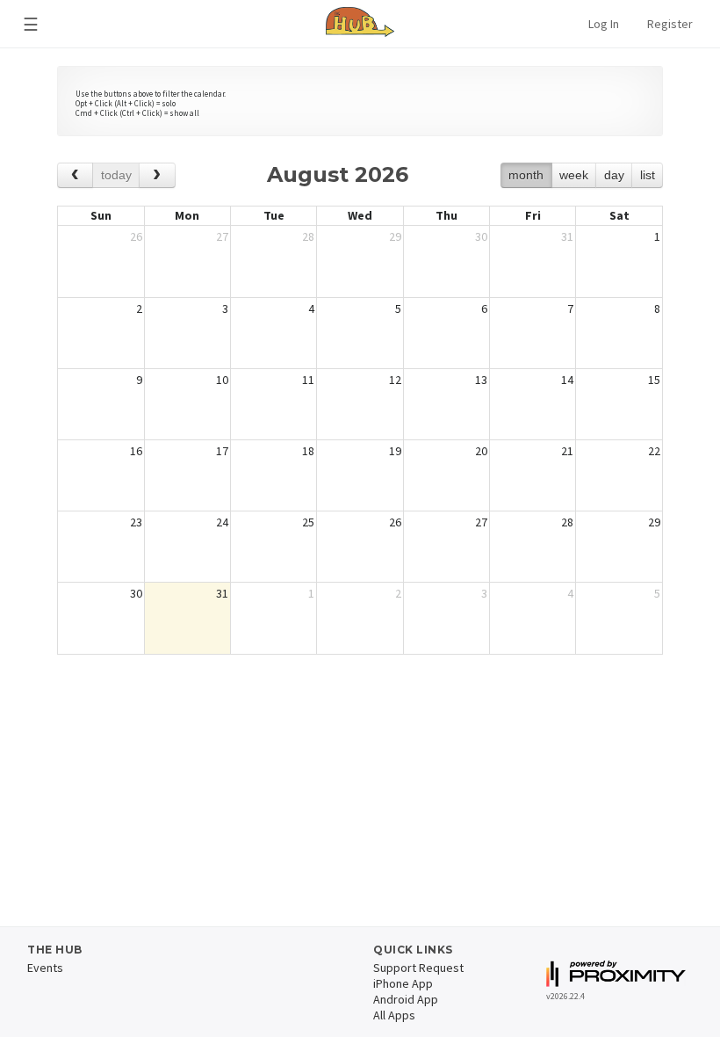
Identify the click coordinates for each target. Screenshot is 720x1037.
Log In (603, 24)
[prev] (75, 175)
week (573, 175)
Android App (405, 999)
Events (45, 967)
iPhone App (403, 983)
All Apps (394, 1015)
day (614, 175)
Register (670, 24)
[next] (157, 175)
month (526, 175)
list (647, 175)
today (116, 175)
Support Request (418, 967)
